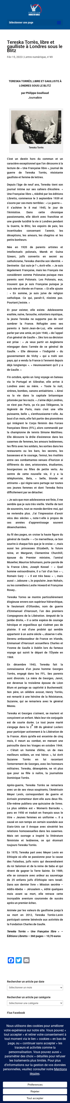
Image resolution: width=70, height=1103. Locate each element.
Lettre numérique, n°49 (38, 56)
